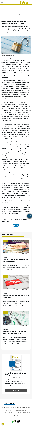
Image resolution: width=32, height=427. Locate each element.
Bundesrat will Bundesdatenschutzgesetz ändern (16, 292)
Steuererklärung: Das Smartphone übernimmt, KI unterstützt (16, 329)
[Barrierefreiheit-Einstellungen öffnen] (29, 216)
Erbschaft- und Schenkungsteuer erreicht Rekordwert (16, 257)
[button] (2, 424)
